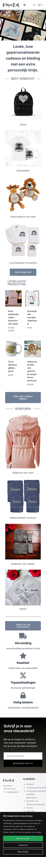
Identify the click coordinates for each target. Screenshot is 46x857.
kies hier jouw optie (12, 334)
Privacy (29, 808)
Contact (30, 784)
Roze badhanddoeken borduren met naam (13, 317)
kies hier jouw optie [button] (31, 331)
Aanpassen (23, 845)
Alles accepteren (23, 838)
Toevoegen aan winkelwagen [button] (13, 377)
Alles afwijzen (23, 852)
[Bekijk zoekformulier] (23, 5)
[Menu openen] (34, 5)
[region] (23, 834)
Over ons (30, 811)
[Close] (43, 814)
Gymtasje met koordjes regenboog (32, 317)
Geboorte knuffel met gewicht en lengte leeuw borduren (32, 371)
